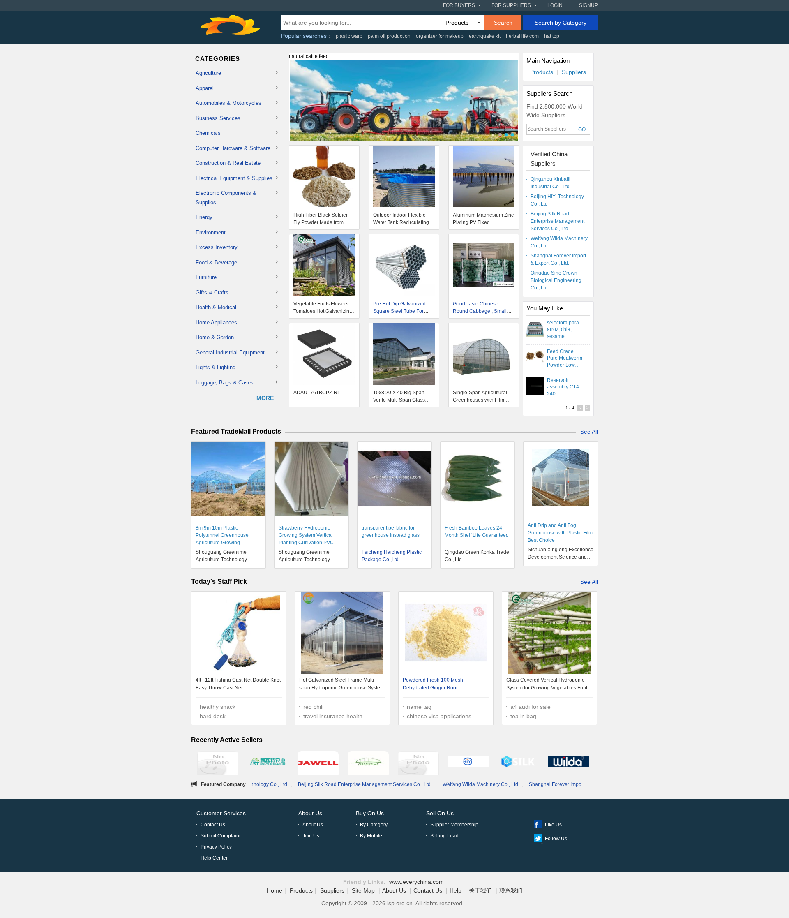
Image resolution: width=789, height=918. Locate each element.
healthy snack (217, 706)
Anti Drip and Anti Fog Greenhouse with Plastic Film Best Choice (560, 533)
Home (274, 890)
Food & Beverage (216, 262)
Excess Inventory (217, 247)
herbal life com (522, 36)
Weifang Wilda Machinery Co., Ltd (559, 242)
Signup (588, 5)
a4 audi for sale (530, 706)
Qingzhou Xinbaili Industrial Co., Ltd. (551, 183)
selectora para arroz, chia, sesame (563, 329)
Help (455, 890)
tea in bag (523, 716)
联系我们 (510, 890)
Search (503, 22)
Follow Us (556, 839)
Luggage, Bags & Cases (225, 382)
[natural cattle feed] (404, 105)
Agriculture (208, 73)
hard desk (213, 716)
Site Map (363, 890)
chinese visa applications (439, 716)
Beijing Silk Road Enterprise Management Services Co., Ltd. (557, 221)
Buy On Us (370, 813)
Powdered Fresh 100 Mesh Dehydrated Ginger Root (433, 684)
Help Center (214, 858)
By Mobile (371, 836)
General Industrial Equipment (230, 352)
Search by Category (560, 22)
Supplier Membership (454, 825)
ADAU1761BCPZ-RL (316, 392)
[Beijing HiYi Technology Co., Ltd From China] (468, 763)
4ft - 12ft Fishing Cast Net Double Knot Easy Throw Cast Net (238, 684)
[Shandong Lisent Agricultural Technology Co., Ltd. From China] (267, 763)
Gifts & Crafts (212, 292)
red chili (313, 706)
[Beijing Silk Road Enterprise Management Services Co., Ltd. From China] (518, 763)
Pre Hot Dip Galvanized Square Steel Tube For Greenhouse (399, 311)
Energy (204, 217)
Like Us (553, 825)
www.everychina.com (416, 882)
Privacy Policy (216, 847)
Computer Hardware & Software (233, 148)
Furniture (206, 277)
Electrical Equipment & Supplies (234, 178)
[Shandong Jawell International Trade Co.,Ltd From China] (318, 764)
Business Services (218, 118)
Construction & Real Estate (228, 163)
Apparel (205, 88)
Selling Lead (444, 836)
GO (582, 129)
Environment (211, 232)
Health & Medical (216, 307)
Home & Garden (215, 337)
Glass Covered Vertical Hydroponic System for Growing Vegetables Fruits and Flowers (548, 685)
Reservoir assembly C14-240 (564, 386)
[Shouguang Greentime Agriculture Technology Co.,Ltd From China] (368, 764)
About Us (310, 813)
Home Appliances (216, 322)
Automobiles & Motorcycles (228, 103)
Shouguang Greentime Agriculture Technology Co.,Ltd (221, 559)
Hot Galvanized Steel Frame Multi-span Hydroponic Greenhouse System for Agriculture (341, 685)
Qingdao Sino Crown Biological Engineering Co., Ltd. (556, 280)
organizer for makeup (440, 36)
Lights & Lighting (215, 367)
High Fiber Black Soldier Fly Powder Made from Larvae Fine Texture (320, 222)
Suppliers (574, 72)
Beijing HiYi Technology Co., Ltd (557, 200)
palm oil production (389, 36)
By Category (374, 825)
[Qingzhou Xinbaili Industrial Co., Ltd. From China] (418, 764)
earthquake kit (485, 36)
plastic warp (349, 36)
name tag (419, 706)
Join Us (310, 836)
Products (541, 72)
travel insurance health (332, 716)
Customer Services (221, 813)
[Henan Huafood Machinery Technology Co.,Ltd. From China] (217, 764)
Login (555, 5)
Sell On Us (440, 813)
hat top (551, 36)
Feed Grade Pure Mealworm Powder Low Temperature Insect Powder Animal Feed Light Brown (564, 358)
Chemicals (208, 133)
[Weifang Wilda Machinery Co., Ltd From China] (568, 763)
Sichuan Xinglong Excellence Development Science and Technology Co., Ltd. (560, 557)
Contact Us (213, 825)
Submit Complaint (220, 836)
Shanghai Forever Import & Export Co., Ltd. (558, 259)
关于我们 (480, 890)
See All (589, 431)
